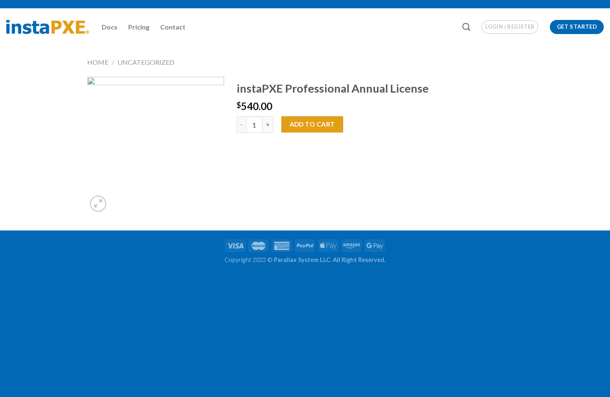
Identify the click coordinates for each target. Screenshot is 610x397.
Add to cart (312, 124)
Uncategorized (145, 62)
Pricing (138, 27)
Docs (109, 27)
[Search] (466, 27)
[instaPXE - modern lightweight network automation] (47, 27)
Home (97, 62)
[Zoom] (98, 204)
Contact (172, 27)
